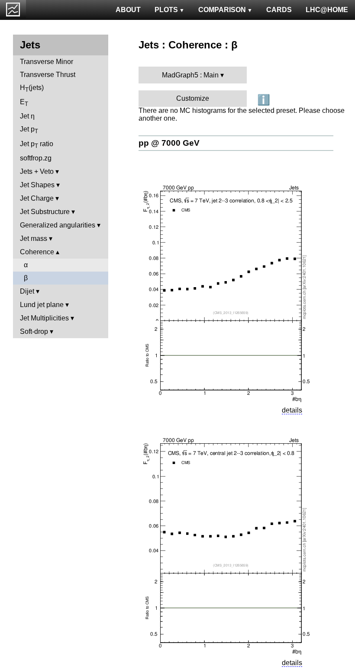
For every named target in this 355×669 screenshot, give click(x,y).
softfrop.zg (36, 158)
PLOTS (166, 9)
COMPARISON (222, 9)
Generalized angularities (57, 225)
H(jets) (32, 88)
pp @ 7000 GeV (169, 142)
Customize (192, 98)
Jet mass (33, 238)
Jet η (27, 116)
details (292, 410)
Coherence (37, 252)
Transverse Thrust (47, 74)
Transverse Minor (46, 61)
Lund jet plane (42, 304)
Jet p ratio (36, 144)
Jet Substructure (45, 211)
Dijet (27, 291)
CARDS (279, 9)
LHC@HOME (327, 9)
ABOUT (128, 9)
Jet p (29, 129)
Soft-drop (34, 331)
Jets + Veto (37, 171)
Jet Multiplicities (44, 318)
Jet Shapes (37, 185)
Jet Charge (37, 198)
